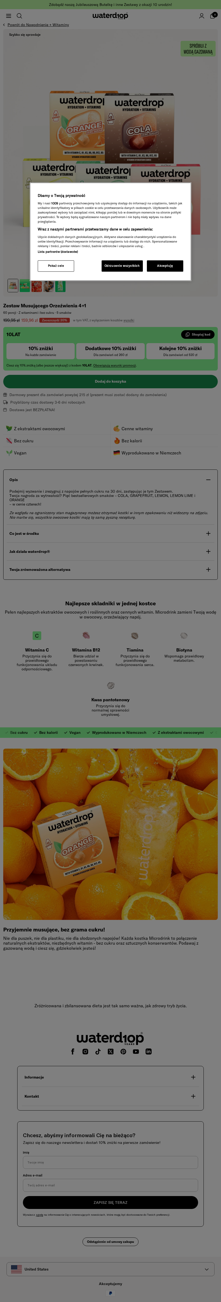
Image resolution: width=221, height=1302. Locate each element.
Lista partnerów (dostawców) (58, 252)
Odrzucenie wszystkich (122, 266)
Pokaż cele (56, 266)
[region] (110, 232)
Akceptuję (165, 266)
